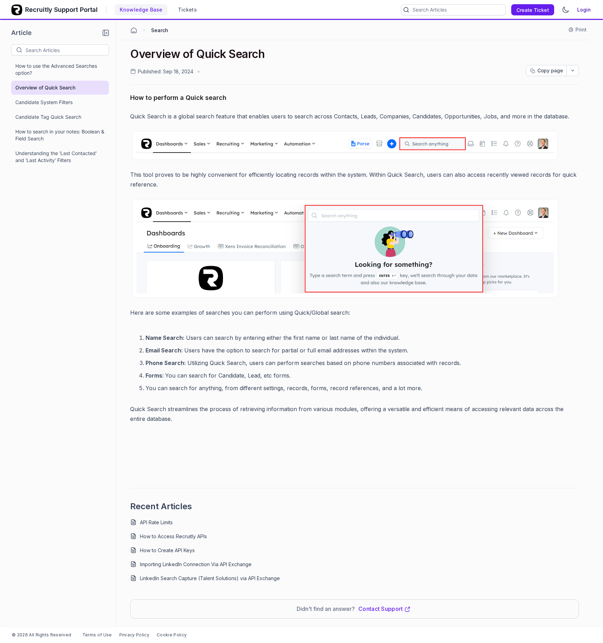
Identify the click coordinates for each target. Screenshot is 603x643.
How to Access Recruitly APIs (173, 536)
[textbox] (67, 50)
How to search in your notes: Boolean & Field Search (59, 135)
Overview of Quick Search (45, 87)
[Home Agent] (133, 30)
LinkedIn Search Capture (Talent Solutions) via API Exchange (210, 578)
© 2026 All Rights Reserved (41, 634)
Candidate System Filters (44, 102)
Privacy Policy (134, 634)
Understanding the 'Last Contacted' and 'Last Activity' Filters (56, 156)
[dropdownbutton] (572, 70)
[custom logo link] (16, 9)
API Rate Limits (156, 522)
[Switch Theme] (566, 10)
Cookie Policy (172, 634)
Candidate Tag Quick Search (48, 117)
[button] (106, 33)
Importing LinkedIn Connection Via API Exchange (196, 564)
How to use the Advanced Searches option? (56, 69)
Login (584, 10)
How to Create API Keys (167, 550)
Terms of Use (97, 634)
